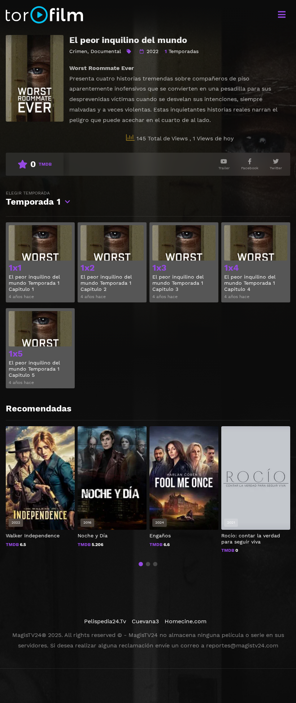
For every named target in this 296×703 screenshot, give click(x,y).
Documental (106, 51)
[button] (141, 564)
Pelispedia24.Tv (105, 621)
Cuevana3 (145, 621)
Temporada (33, 199)
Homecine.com (185, 621)
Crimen (78, 51)
